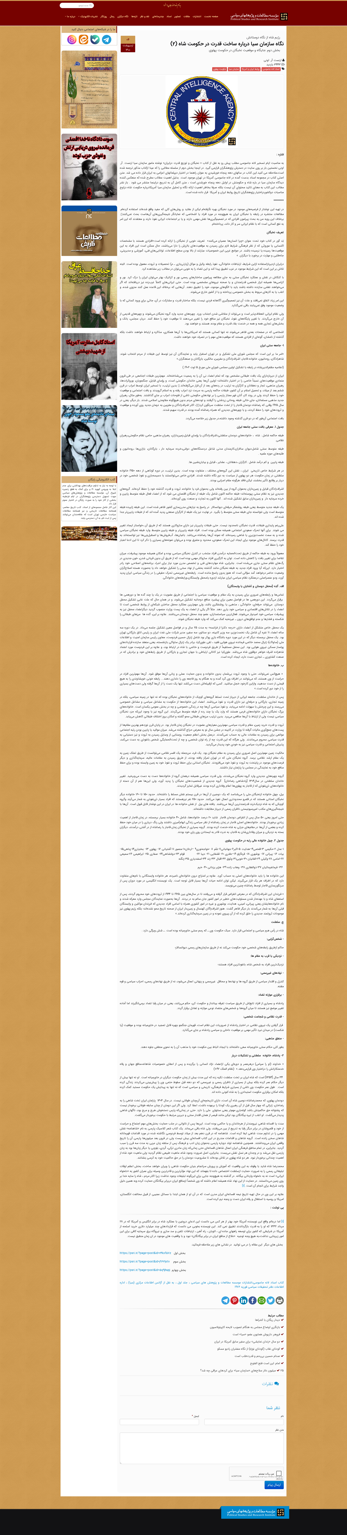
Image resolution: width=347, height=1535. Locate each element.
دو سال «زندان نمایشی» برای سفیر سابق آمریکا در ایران (247, 1341)
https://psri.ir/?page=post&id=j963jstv (145, 1261)
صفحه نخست (211, 16)
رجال (112, 16)
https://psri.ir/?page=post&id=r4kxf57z (145, 1253)
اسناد (169, 16)
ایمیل (195, 1416)
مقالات (187, 16)
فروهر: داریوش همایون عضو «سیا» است (257, 1334)
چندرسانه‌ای (158, 16)
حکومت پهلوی (219, 69)
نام (282, 1416)
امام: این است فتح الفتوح (265, 1363)
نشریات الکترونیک (89, 16)
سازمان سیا (234, 69)
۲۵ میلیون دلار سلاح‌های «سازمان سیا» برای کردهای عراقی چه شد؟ (242, 1370)
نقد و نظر (144, 16)
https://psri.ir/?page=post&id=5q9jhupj (145, 1270)
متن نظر (279, 1430)
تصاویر (177, 16)
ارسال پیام (274, 1484)
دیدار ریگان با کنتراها (268, 1320)
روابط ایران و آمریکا (251, 69)
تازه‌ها (134, 16)
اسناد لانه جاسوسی (271, 69)
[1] (243, 1185)
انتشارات (197, 16)
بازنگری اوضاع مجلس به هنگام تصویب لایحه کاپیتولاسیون (245, 1327)
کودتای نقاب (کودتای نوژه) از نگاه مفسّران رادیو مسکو (249, 1349)
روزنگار (104, 16)
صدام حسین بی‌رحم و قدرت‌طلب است (258, 1356)
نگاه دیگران (122, 16)
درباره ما (70, 16)
